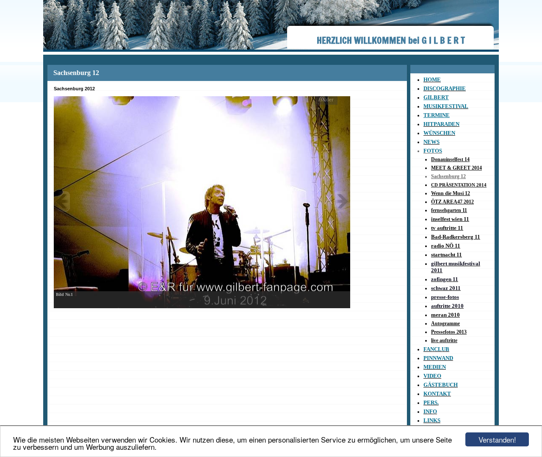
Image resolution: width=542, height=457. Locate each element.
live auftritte (444, 340)
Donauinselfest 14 (450, 159)
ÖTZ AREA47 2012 (452, 202)
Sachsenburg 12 (448, 176)
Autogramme (445, 323)
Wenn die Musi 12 (450, 193)
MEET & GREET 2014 (456, 168)
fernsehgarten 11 (449, 210)
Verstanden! (497, 439)
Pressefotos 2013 (449, 332)
